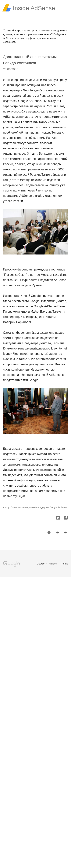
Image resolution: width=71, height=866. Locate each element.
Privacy (53, 563)
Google (41, 563)
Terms (64, 563)
